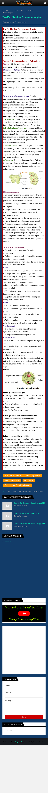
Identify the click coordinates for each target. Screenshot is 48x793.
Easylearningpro (9, 22)
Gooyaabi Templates (39, 742)
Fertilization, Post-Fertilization (18, 485)
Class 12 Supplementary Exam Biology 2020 (29, 503)
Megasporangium (12, 480)
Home (4, 11)
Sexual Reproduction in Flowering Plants (19, 11)
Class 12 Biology (12, 491)
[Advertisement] (24, 650)
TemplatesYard (19, 742)
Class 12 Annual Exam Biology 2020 (26, 513)
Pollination (28, 480)
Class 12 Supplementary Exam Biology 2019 (29, 523)
